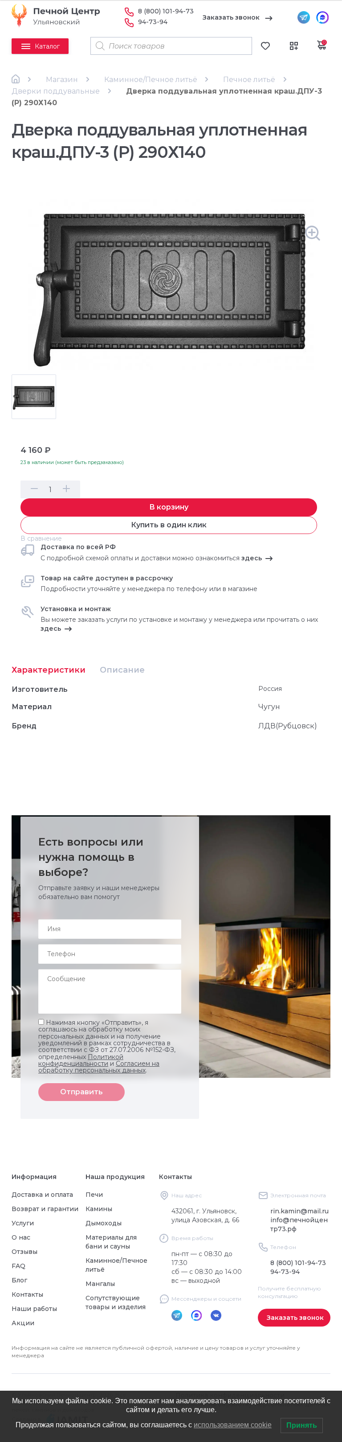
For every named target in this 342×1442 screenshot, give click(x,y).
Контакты (27, 1294)
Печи (94, 1195)
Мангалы (100, 1284)
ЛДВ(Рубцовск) (287, 726)
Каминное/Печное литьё (150, 79)
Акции (23, 1323)
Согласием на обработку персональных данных (98, 1067)
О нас (21, 1237)
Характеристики (49, 670)
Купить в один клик (169, 525)
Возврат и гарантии (45, 1209)
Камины (99, 1209)
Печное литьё (249, 79)
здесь (251, 558)
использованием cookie (233, 1425)
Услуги (23, 1223)
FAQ (18, 1266)
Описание (122, 670)
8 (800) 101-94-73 (166, 11)
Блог (19, 1280)
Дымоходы (104, 1223)
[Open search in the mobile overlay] (171, 46)
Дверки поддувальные (56, 91)
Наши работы (34, 1309)
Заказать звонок (231, 17)
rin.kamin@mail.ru (299, 1211)
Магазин (62, 79)
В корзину (168, 507)
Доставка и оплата (42, 1195)
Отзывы (24, 1252)
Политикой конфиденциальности (80, 1060)
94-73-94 (152, 22)
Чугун (269, 707)
